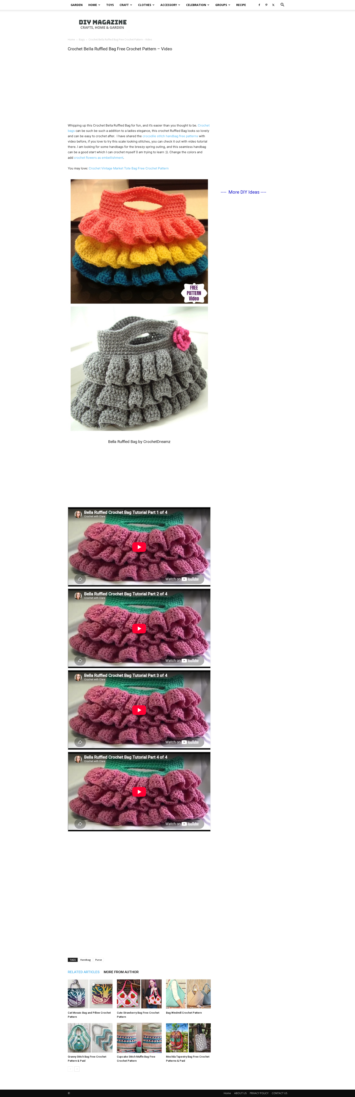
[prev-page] (70, 1069)
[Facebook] (259, 5)
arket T (121, 168)
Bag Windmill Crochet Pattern (184, 1012)
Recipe (241, 5)
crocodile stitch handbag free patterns (171, 136)
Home (92, 5)
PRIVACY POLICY (259, 1093)
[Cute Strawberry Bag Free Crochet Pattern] (139, 994)
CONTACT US (279, 1093)
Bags (82, 39)
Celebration (196, 5)
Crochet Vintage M (102, 168)
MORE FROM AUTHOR (121, 972)
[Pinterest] (266, 5)
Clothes (144, 5)
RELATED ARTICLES (84, 972)
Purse (98, 959)
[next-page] (77, 1069)
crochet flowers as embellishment (98, 158)
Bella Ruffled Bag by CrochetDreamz (139, 441)
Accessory (168, 5)
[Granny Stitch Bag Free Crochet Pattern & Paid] (90, 1037)
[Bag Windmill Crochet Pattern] (188, 994)
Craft (124, 5)
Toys (110, 5)
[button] (282, 5)
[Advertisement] (212, 24)
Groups (221, 5)
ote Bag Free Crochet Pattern (147, 168)
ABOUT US (240, 1093)
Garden (77, 5)
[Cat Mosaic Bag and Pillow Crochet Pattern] (90, 994)
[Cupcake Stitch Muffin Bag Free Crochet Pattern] (139, 1037)
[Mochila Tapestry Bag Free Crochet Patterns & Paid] (188, 1037)
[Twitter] (273, 5)
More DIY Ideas (243, 192)
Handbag (85, 959)
